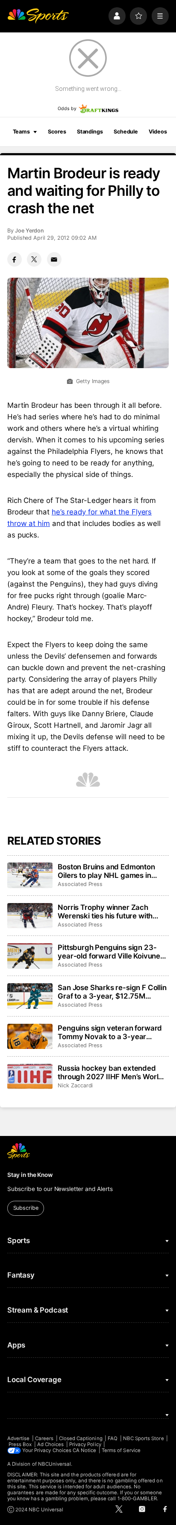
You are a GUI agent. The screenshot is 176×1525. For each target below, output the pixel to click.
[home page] (38, 15)
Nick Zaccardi (75, 1085)
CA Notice (85, 1450)
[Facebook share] (14, 259)
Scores (57, 131)
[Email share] (54, 259)
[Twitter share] (34, 259)
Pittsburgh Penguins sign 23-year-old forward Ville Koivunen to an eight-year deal (111, 951)
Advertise (18, 1438)
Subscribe (25, 1208)
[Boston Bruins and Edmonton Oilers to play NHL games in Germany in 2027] (30, 875)
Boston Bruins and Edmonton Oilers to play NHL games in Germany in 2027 (106, 871)
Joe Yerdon (29, 230)
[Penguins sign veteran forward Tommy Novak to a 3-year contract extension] (30, 1036)
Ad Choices (50, 1444)
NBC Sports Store (143, 1438)
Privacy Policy (85, 1444)
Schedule (126, 131)
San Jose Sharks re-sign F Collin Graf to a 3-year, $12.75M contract (112, 991)
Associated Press (80, 884)
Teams (21, 131)
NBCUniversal (54, 1464)
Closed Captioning (81, 1438)
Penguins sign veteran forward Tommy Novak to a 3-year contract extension (110, 1032)
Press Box (20, 1444)
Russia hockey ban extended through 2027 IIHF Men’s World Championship (110, 1072)
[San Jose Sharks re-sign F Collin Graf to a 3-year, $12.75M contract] (30, 996)
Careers (44, 1438)
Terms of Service (121, 1450)
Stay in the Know (30, 1174)
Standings (90, 131)
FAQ (112, 1438)
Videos (158, 131)
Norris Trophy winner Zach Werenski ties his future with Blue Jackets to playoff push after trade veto (105, 911)
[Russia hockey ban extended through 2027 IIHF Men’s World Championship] (30, 1076)
